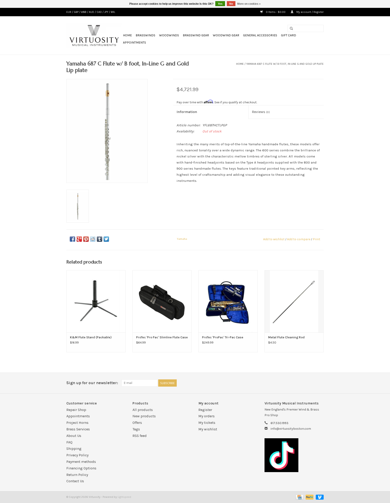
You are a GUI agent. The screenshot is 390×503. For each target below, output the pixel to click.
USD (84, 12)
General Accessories (260, 35)
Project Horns (77, 422)
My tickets (206, 422)
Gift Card (288, 35)
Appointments (134, 42)
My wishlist (207, 429)
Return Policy (77, 475)
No (231, 3)
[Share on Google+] (79, 239)
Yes (220, 3)
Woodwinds (169, 35)
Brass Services (78, 429)
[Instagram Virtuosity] (320, 383)
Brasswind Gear (196, 35)
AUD (92, 12)
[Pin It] (86, 239)
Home (127, 35)
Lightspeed (124, 496)
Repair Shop (76, 410)
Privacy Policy (77, 455)
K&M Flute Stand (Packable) (91, 337)
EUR (69, 12)
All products (142, 410)
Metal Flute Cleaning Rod (286, 337)
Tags (136, 429)
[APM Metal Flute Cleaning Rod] (294, 301)
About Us (73, 436)
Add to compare (299, 239)
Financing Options (81, 468)
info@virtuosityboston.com (291, 429)
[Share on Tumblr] (99, 239)
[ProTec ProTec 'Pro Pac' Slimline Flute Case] (162, 301)
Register (205, 410)
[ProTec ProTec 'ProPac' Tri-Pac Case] (228, 301)
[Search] (291, 28)
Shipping (73, 448)
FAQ (69, 442)
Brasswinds (145, 35)
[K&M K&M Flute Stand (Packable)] (96, 301)
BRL (113, 12)
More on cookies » (249, 3)
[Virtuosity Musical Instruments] (94, 35)
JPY (106, 12)
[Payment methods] (299, 496)
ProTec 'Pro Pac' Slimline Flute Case (162, 337)
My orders (206, 416)
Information (186, 112)
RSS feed (139, 436)
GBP (76, 12)
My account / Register (310, 12)
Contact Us (75, 481)
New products (144, 416)
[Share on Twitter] (106, 239)
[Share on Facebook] (72, 239)
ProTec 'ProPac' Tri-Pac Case (222, 337)
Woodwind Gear (226, 35)
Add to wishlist (274, 239)
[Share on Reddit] (92, 239)
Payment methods (81, 461)
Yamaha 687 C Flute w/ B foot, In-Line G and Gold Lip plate (285, 63)
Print (316, 239)
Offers (137, 422)
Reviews (261, 112)
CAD (99, 12)
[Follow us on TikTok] (294, 455)
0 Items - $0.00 (275, 12)
